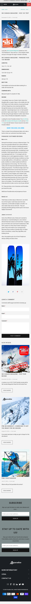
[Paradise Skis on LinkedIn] (17, 584)
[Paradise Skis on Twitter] (20, 584)
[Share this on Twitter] (8, 292)
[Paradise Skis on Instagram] (14, 584)
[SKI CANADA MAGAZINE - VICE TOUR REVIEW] (15, 359)
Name (3, 306)
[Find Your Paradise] (15, 463)
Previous (23, 9)
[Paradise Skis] (15, 4)
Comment (4, 321)
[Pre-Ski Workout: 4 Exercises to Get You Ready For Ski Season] (15, 411)
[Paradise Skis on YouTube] (23, 584)
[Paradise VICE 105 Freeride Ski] (15, 285)
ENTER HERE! (24, 0)
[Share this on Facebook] (13, 292)
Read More (7, 390)
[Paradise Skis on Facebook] (11, 584)
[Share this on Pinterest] (17, 292)
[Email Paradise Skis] (8, 584)
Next (27, 9)
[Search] (24, 4)
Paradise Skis (10, 589)
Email (3, 313)
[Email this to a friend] (22, 292)
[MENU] (1, 4)
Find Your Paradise (9, 478)
